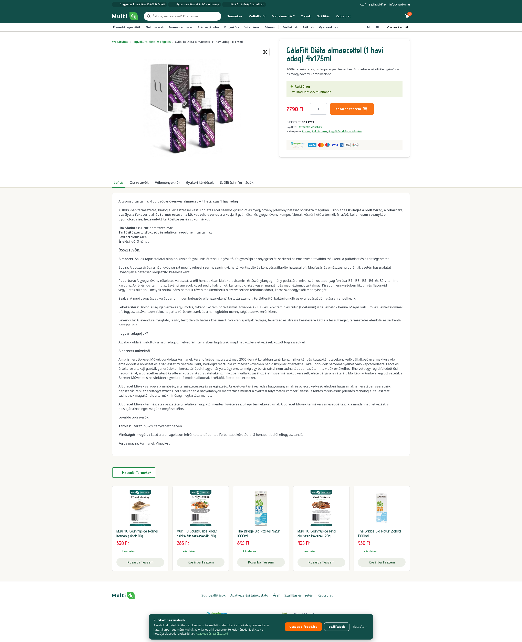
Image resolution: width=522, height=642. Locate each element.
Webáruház (120, 42)
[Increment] (324, 109)
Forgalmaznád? (283, 16)
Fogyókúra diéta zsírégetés (152, 42)
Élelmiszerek (319, 131)
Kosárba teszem (348, 109)
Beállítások (336, 627)
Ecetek (306, 131)
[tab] (118, 182)
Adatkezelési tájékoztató (212, 633)
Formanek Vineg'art (310, 126)
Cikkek (306, 16)
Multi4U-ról (257, 16)
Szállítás (323, 16)
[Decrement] (313, 109)
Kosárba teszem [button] (140, 562)
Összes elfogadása (303, 627)
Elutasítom (360, 627)
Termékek (234, 16)
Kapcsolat (343, 16)
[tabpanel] (261, 324)
